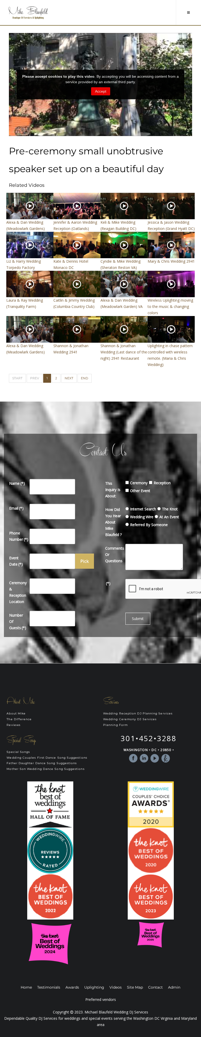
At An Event (169, 516)
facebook (133, 758)
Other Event (140, 490)
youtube (154, 758)
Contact (155, 987)
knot (165, 758)
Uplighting (94, 987)
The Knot (170, 508)
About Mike (16, 713)
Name (17, 483)
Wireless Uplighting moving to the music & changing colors (170, 306)
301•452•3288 (149, 738)
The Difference (19, 719)
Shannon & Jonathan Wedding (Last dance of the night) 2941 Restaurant (123, 352)
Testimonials (48, 987)
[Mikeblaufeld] (28, 12)
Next (69, 378)
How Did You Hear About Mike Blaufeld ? (113, 522)
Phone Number (18, 536)
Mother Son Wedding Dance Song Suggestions (45, 769)
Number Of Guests (17, 621)
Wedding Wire (141, 516)
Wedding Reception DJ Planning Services (137, 713)
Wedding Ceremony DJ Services (130, 719)
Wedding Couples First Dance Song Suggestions (47, 757)
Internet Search (143, 508)
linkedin (144, 758)
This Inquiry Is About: (112, 489)
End (84, 378)
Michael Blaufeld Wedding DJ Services (116, 1012)
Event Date (16, 561)
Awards (72, 987)
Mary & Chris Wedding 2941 (171, 261)
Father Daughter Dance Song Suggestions (42, 763)
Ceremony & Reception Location (18, 592)
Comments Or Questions (114, 554)
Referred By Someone (149, 524)
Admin (174, 987)
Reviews (13, 725)
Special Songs (18, 752)
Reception (162, 482)
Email (16, 508)
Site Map (135, 987)
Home (26, 987)
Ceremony (139, 482)
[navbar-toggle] (188, 12)
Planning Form (115, 725)
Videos (115, 987)
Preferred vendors (100, 999)
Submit (138, 618)
